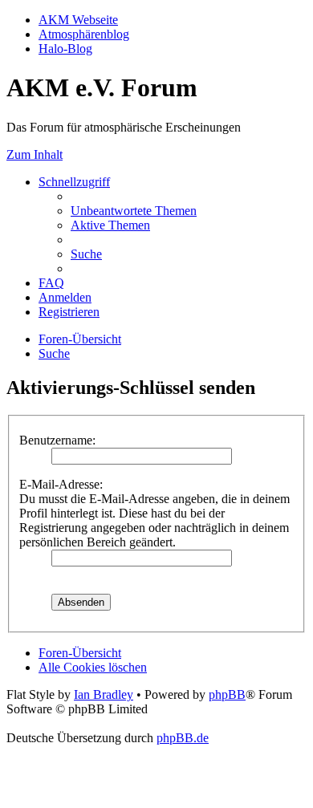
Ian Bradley (103, 694)
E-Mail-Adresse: (61, 484)
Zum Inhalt (34, 154)
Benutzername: (57, 440)
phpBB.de (182, 738)
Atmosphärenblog (84, 34)
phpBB (227, 694)
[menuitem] (134, 210)
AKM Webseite (78, 19)
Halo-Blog (65, 48)
